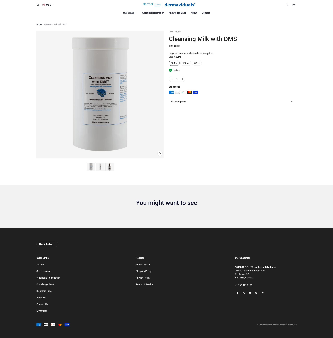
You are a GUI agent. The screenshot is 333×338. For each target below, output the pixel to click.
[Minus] (171, 78)
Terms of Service (144, 284)
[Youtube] (250, 292)
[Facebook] (237, 292)
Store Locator (43, 271)
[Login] (287, 5)
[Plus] (182, 78)
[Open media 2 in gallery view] (100, 167)
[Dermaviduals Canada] (169, 5)
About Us (41, 297)
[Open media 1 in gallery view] (91, 167)
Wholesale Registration (48, 277)
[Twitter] (243, 292)
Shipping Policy (143, 271)
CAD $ (48, 5)
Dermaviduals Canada (268, 324)
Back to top (46, 244)
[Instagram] (256, 292)
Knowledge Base (45, 284)
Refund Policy (143, 264)
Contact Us (42, 304)
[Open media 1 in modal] (100, 94)
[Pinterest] (262, 292)
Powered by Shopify (288, 324)
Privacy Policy (143, 277)
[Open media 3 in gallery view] (109, 167)
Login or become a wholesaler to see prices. (191, 53)
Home (39, 24)
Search (40, 264)
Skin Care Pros (44, 291)
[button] (38, 5)
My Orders (41, 310)
